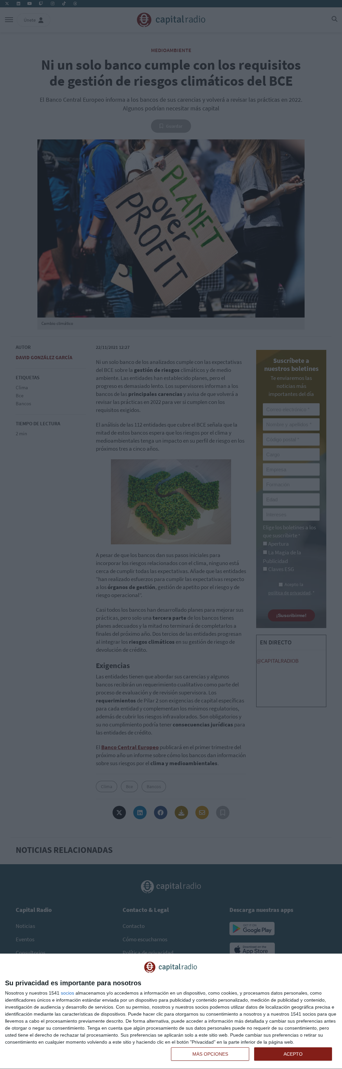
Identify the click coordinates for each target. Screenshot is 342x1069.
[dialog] (171, 1011)
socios (67, 993)
